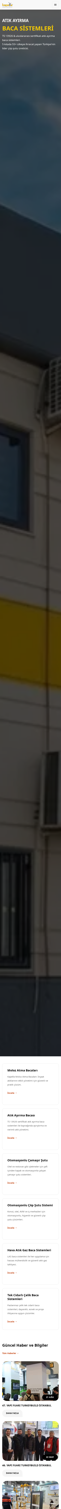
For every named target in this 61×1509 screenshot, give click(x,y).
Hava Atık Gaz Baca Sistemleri (29, 1250)
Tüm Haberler (9, 1353)
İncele (10, 1092)
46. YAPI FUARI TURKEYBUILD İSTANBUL (26, 1465)
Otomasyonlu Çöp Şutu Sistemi (30, 1205)
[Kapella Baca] (7, 4)
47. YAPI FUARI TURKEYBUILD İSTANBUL (26, 1405)
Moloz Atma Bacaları (22, 1070)
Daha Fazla (12, 1413)
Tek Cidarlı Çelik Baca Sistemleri (23, 1297)
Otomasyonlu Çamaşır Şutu (27, 1160)
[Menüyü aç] (55, 4)
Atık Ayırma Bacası (21, 1115)
